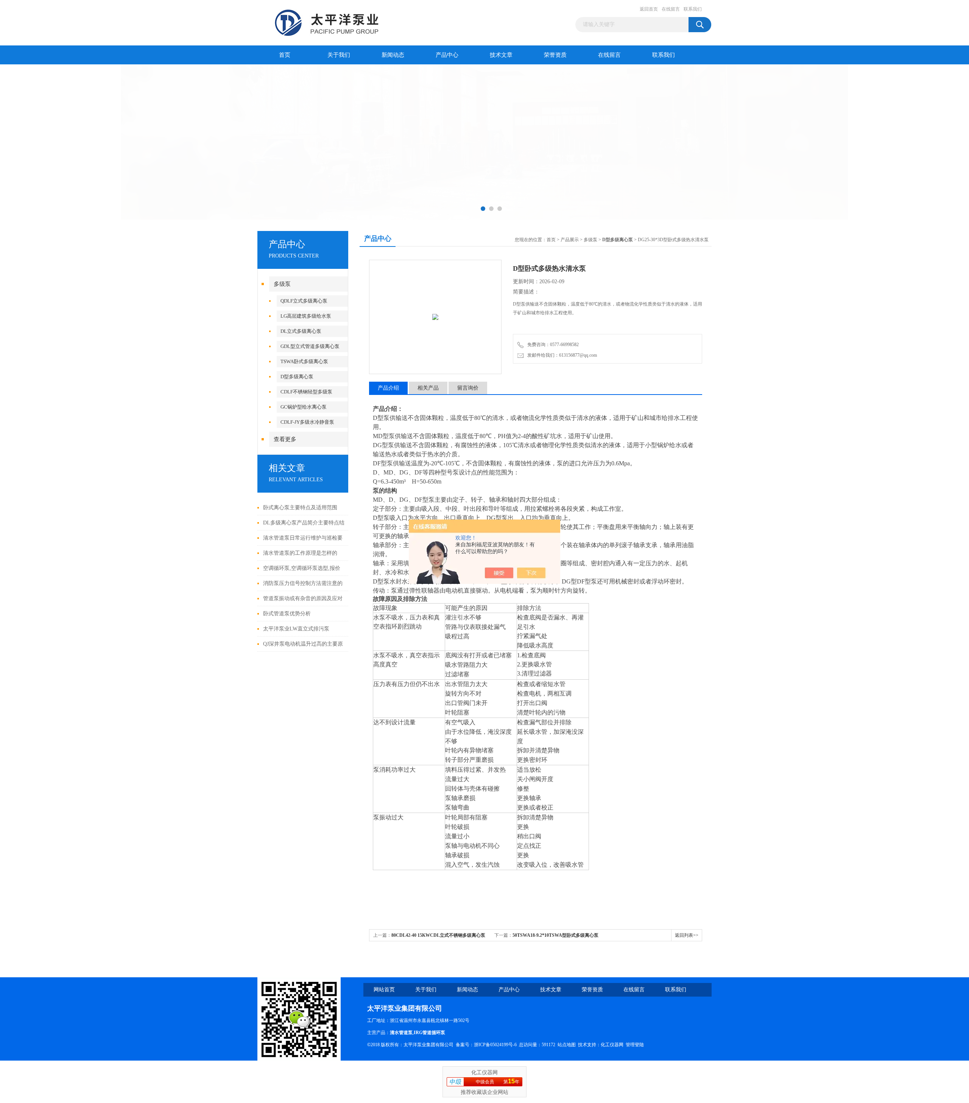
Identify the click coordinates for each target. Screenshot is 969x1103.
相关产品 (428, 388)
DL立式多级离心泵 (300, 331)
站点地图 (567, 1044)
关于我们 (338, 55)
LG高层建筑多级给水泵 (305, 316)
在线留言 (671, 9)
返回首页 (649, 9)
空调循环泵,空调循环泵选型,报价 (301, 568)
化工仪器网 (612, 1044)
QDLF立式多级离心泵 (303, 301)
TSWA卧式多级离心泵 (304, 361)
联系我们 (693, 9)
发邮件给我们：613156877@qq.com (561, 355)
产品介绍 (388, 388)
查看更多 (285, 439)
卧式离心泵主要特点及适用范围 (300, 507)
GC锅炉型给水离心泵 (303, 407)
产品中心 (447, 55)
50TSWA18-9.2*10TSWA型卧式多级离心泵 (555, 935)
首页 (284, 55)
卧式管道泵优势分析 (287, 613)
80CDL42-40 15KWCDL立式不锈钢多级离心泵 (438, 935)
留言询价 (467, 388)
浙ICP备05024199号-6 (495, 1044)
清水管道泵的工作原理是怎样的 (300, 553)
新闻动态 (393, 55)
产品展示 (570, 239)
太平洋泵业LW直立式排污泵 (296, 629)
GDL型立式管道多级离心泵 (310, 346)
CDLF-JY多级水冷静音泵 (307, 422)
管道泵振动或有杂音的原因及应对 (303, 598)
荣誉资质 (555, 55)
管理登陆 (635, 1044)
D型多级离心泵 (296, 376)
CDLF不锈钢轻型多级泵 (306, 392)
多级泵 (282, 284)
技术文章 (501, 55)
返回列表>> (686, 935)
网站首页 (384, 989)
